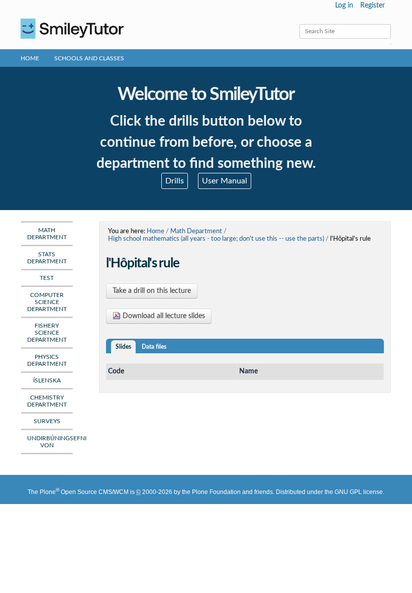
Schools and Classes (89, 58)
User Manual (224, 181)
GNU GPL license (359, 492)
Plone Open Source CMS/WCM (84, 492)
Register (372, 5)
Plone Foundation (216, 492)
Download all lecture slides (163, 316)
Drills (174, 181)
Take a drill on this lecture (152, 290)
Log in (344, 5)
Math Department (196, 231)
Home (30, 58)
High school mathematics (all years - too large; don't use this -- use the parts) (216, 239)
